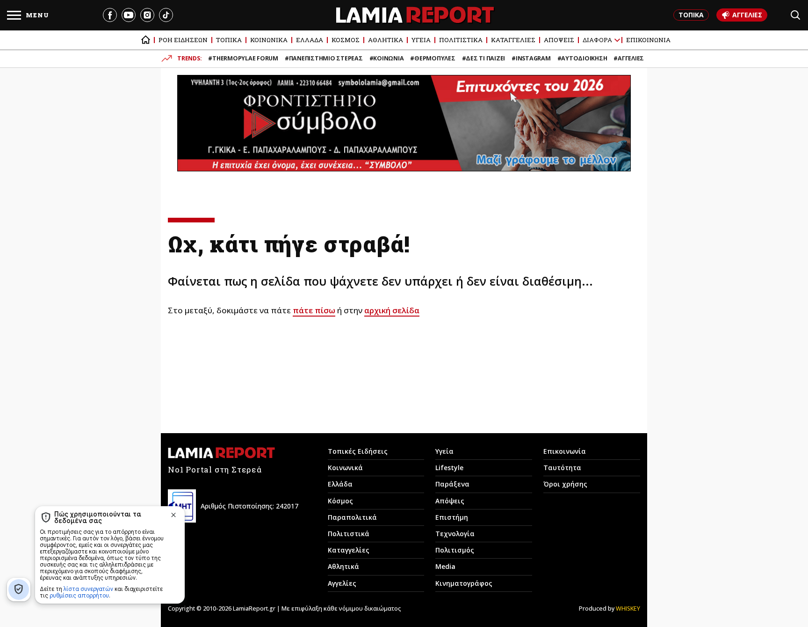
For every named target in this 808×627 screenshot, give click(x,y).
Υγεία (444, 451)
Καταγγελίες (348, 550)
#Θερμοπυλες (432, 58)
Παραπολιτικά (352, 517)
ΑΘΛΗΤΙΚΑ (385, 40)
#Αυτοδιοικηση (582, 58)
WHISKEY (628, 608)
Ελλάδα (340, 483)
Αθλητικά (343, 566)
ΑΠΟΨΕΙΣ (559, 40)
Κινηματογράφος (463, 583)
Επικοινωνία (564, 451)
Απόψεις (449, 500)
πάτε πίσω (314, 310)
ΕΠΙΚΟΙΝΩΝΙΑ (648, 40)
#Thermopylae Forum (243, 58)
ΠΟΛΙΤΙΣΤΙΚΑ (461, 40)
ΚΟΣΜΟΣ (346, 40)
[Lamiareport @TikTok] (166, 15)
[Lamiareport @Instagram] (147, 15)
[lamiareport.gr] (145, 40)
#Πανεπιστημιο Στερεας (324, 58)
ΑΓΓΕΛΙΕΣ (747, 14)
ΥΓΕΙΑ (421, 40)
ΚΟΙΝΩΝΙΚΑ (269, 40)
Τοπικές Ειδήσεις (358, 451)
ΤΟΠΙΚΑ (691, 14)
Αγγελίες (342, 583)
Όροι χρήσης (565, 483)
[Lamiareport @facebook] (110, 15)
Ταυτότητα (562, 467)
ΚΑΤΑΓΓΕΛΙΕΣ (513, 40)
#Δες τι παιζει (483, 58)
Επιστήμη (451, 517)
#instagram (531, 58)
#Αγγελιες (628, 58)
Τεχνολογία (455, 533)
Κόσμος (340, 500)
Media (445, 566)
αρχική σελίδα (391, 310)
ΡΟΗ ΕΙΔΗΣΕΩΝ (183, 40)
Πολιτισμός (454, 550)
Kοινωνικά (345, 467)
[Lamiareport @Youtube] (129, 15)
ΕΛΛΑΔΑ (309, 40)
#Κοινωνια (386, 58)
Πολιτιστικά (348, 533)
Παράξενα (452, 483)
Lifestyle (449, 467)
